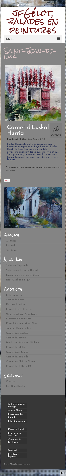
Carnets (36, 139)
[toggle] (62, 472)
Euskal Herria (13, 167)
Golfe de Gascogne (32, 167)
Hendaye (42, 167)
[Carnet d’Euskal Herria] (33, 93)
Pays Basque (51, 167)
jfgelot (14, 139)
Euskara (21, 167)
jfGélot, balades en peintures (33, 21)
